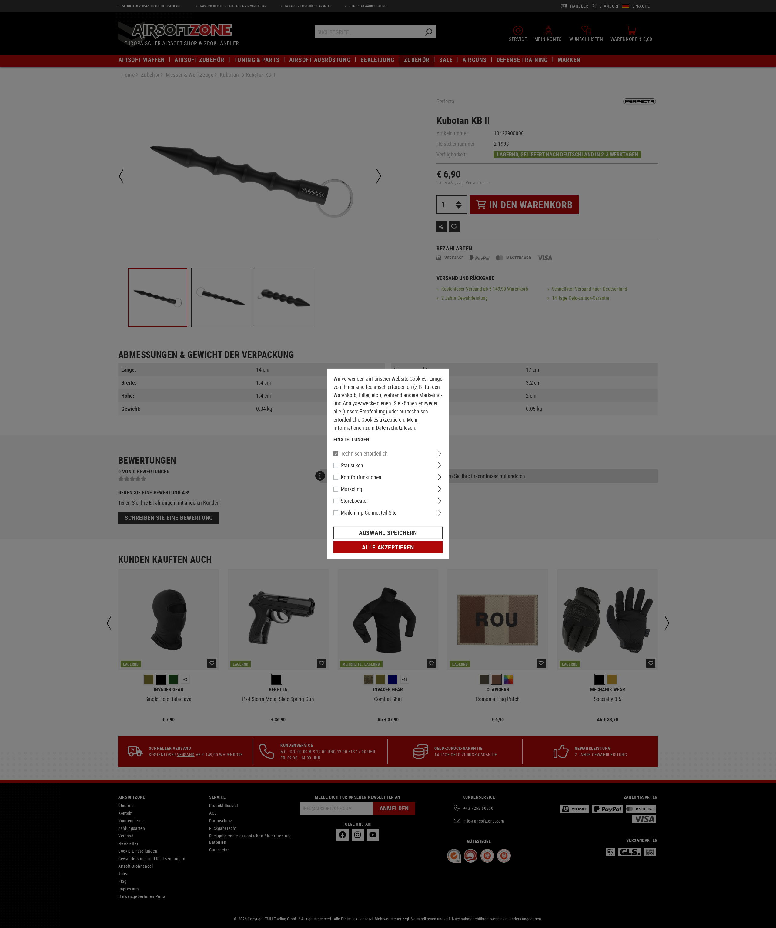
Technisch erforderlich (364, 453)
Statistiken (352, 465)
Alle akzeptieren (388, 547)
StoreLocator (354, 500)
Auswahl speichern (388, 533)
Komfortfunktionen (361, 477)
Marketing (351, 488)
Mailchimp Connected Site (368, 512)
